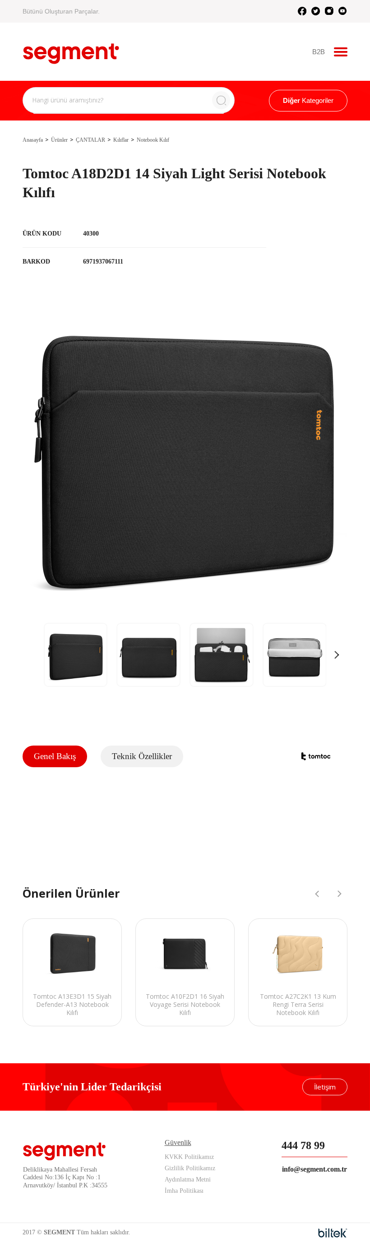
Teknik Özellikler (142, 756)
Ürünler (59, 140)
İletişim (325, 1086)
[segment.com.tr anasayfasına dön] (71, 51)
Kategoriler (308, 100)
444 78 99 (303, 1145)
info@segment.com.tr (314, 1169)
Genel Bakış (55, 756)
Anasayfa (33, 140)
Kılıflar (121, 140)
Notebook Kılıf (153, 140)
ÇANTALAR (90, 140)
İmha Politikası (184, 1190)
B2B (318, 52)
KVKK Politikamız (189, 1157)
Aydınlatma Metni (188, 1179)
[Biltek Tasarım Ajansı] (332, 1232)
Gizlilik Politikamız (190, 1168)
